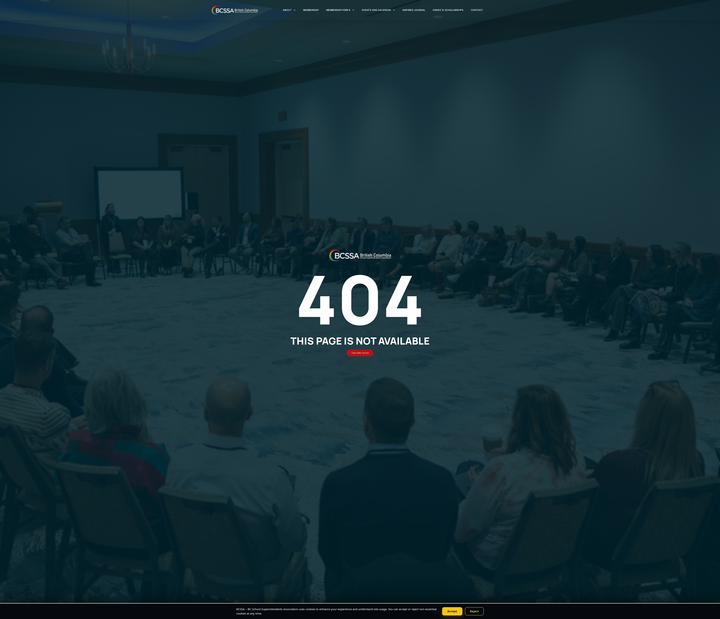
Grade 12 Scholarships (448, 10)
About (287, 10)
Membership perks (338, 10)
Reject (474, 611)
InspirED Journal (414, 10)
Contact (477, 10)
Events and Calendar (376, 10)
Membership (311, 10)
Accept (452, 611)
